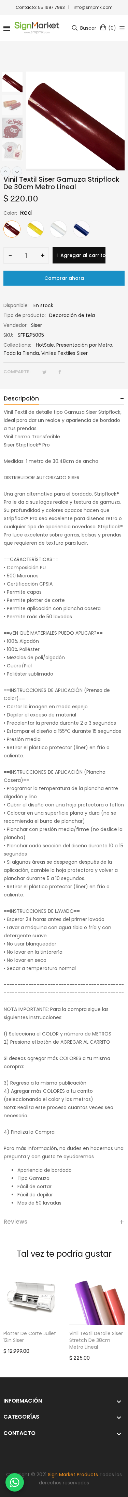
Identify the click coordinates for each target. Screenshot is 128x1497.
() (112, 28)
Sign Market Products (73, 1474)
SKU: (8, 335)
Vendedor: (15, 325)
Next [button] (17, 171)
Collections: (17, 345)
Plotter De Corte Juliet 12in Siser (29, 1337)
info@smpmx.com (93, 7)
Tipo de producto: (24, 315)
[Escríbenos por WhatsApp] (14, 1482)
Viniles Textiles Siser (64, 353)
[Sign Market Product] (37, 28)
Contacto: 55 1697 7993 (40, 7)
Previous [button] (5, 171)
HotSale (45, 345)
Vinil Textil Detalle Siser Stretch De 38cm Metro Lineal (96, 1340)
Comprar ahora (64, 278)
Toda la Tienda (21, 353)
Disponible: (16, 305)
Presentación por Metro (84, 345)
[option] (15, 83)
